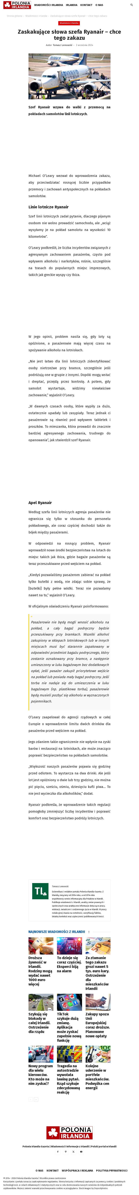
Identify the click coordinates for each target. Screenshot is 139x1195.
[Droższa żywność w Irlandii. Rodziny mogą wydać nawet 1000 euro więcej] (40, 945)
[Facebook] (58, 1152)
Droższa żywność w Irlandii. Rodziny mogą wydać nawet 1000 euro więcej (40, 971)
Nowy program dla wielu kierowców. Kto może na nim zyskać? (40, 1075)
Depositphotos (101, 1188)
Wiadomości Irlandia (48, 5)
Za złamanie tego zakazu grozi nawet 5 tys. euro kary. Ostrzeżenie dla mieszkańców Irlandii (97, 973)
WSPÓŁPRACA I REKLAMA (77, 1170)
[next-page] (36, 1100)
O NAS (99, 5)
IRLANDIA (71, 5)
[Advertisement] (69, 145)
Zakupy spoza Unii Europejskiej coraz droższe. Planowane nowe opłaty (98, 1025)
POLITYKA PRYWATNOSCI (111, 1170)
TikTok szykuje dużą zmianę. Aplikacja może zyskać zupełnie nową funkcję (69, 1027)
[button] (131, 5)
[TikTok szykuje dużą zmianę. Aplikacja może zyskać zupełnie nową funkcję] (69, 1002)
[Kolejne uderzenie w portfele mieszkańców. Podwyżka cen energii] (98, 1054)
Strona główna (14, 16)
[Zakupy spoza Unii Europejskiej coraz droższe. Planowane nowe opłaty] (98, 1002)
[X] (73, 1152)
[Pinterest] (65, 1152)
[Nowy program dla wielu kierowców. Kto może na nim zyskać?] (40, 1054)
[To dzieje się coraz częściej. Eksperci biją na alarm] (69, 945)
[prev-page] (30, 1100)
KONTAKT (86, 5)
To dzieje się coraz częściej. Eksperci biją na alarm (69, 964)
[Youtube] (81, 1152)
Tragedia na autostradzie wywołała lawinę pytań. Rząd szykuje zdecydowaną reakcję (68, 1079)
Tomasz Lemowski (62, 45)
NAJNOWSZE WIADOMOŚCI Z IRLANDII (56, 932)
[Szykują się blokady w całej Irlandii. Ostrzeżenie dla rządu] (40, 1002)
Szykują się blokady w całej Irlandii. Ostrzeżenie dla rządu (39, 1023)
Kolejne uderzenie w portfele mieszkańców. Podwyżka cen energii (97, 1077)
